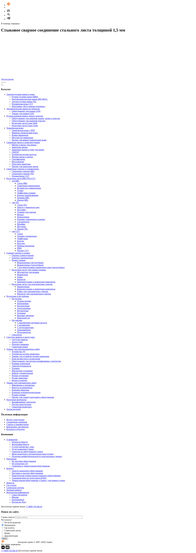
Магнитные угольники (22, 371)
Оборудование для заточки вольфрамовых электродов (36, 361)
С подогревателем (25, 327)
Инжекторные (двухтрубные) (30, 262)
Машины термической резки (25, 133)
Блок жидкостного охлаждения (26, 359)
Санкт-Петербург (19, 495)
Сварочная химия (20, 347)
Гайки (20, 277)
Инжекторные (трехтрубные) (30, 265)
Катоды (20, 241)
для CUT (16, 231)
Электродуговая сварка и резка (20, 94)
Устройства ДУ (18, 351)
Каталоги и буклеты (15, 429)
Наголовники (18, 162)
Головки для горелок (26, 212)
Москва (15, 497)
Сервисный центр (12, 530)
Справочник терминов (16, 422)
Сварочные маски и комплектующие (23, 142)
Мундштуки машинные (22, 137)
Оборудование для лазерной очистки (28, 121)
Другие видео (7, 79)
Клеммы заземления (21, 363)
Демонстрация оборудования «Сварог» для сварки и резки (38, 480)
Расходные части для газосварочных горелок (32, 284)
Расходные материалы (16, 399)
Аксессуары (17, 342)
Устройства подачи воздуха (24, 154)
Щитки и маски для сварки (24, 145)
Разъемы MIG (23, 198)
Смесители (17, 335)
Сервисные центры (15, 487)
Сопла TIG (22, 205)
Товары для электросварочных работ (23, 349)
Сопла (20, 234)
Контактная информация (17, 492)
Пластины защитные (21, 164)
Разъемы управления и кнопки (31, 219)
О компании (12, 439)
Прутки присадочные (21, 404)
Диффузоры (22, 238)
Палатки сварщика (20, 344)
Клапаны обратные (20, 390)
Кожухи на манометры (22, 387)
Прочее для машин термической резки (29, 140)
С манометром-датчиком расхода (32, 323)
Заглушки (21, 210)
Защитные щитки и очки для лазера (28, 149)
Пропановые (23, 303)
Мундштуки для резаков (28, 272)
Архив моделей (13, 409)
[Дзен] (3, 548)
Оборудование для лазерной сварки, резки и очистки (36, 118)
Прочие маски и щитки (22, 157)
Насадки (21, 243)
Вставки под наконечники (29, 188)
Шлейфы (21, 224)
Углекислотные (24, 301)
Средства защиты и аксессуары (20, 337)
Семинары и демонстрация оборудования (31, 466)
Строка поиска (8, 517)
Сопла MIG (22, 183)
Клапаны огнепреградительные (26, 392)
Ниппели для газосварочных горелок (34, 294)
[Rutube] (7, 548)
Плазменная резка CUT (22, 104)
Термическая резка (14, 128)
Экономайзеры (24, 330)
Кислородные (23, 306)
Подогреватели (24, 332)
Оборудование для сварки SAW (26, 111)
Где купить (11, 485)
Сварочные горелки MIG (23, 171)
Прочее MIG (22, 200)
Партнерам (11, 459)
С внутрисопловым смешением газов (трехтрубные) (41, 267)
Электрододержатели (21, 366)
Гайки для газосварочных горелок (32, 291)
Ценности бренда (20, 442)
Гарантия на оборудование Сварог (27, 451)
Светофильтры (18, 159)
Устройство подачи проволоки (25, 354)
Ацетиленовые (24, 308)
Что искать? (6, 520)
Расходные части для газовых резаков (29, 270)
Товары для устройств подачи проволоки (30, 356)
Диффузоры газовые (26, 193)
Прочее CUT (23, 250)
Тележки (16, 368)
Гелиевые (21, 313)
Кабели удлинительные (22, 373)
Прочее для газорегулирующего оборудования (33, 397)
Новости (10, 483)
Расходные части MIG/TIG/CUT (20, 178)
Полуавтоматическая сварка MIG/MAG (30, 99)
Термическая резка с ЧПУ (23, 130)
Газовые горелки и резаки (18, 253)
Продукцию (9, 525)
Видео (7, 533)
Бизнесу (10, 468)
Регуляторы (17, 320)
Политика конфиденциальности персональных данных (37, 456)
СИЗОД (15, 152)
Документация (11, 536)
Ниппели (21, 279)
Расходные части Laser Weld (24, 123)
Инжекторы (22, 274)
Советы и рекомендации (17, 424)
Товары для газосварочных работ (21, 383)
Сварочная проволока (22, 407)
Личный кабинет (14, 490)
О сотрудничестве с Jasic (23, 447)
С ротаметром (23, 325)
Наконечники (23, 287)
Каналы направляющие (27, 195)
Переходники (23, 217)
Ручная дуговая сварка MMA (25, 97)
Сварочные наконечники (28, 186)
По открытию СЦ (20, 463)
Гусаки (20, 190)
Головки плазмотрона (27, 236)
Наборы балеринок (25, 246)
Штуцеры (21, 226)
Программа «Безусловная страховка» (28, 106)
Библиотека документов (17, 427)
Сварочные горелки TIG (23, 174)
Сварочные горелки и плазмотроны (22, 169)
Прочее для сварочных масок (25, 166)
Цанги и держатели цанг (28, 207)
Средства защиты (20, 339)
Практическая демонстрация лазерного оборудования (36, 475)
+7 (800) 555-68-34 (33, 506)
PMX (19, 248)
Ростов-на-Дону (19, 502)
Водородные (23, 311)
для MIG (15, 181)
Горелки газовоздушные (23, 255)
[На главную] (16, 5)
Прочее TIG (22, 229)
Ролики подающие (20, 375)
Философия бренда (20, 444)
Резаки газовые (19, 260)
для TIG (15, 202)
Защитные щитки (20, 147)
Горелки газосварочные (22, 258)
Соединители (23, 222)
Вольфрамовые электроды (24, 402)
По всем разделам (12, 522)
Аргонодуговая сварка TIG (24, 101)
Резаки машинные (20, 135)
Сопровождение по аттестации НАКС (29, 478)
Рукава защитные (20, 378)
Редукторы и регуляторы (17, 296)
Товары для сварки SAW (23, 113)
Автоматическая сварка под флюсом (23, 109)
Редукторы (17, 299)
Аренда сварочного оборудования (27, 471)
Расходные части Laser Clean (25, 125)
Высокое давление (25, 315)
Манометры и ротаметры (23, 385)
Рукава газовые (19, 395)
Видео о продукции (15, 420)
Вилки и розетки (19, 380)
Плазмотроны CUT (20, 176)
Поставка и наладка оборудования (27, 473)
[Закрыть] (2, 84)
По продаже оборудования (24, 461)
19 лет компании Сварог (23, 449)
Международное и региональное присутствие (32, 454)
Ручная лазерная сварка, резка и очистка (24, 116)
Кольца (20, 214)
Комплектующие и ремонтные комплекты (36, 282)
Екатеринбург (18, 500)
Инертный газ (23, 318)
